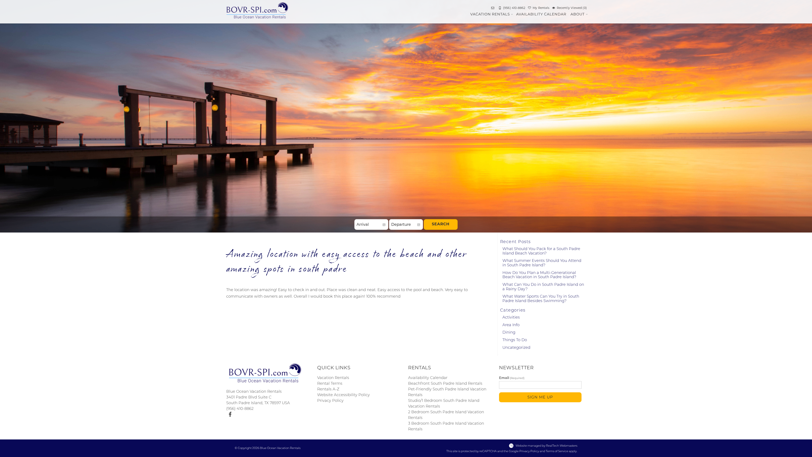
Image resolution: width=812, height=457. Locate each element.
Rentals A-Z (328, 389)
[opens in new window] (230, 415)
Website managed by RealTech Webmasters (546, 445)
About (578, 14)
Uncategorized (516, 348)
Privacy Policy (330, 401)
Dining (508, 333)
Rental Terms (329, 384)
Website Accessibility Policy (343, 395)
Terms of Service (557, 451)
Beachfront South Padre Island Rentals (445, 384)
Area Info (511, 325)
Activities (511, 318)
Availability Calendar (541, 14)
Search (441, 224)
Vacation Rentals (490, 14)
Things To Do (514, 340)
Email (511, 378)
